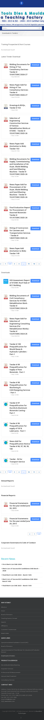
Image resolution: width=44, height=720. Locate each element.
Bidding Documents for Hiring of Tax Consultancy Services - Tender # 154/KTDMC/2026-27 (20, 69)
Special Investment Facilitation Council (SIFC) (14, 642)
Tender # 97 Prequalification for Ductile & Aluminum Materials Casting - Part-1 (18, 408)
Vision (3, 611)
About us (4, 607)
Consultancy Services (8, 680)
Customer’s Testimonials (8, 630)
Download (35, 65)
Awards (3, 622)
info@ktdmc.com (10, 699)
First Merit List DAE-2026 (12, 564)
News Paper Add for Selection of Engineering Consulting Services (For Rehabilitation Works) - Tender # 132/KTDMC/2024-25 (20, 326)
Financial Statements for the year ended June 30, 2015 (20, 505)
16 (34, 264)
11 (34, 472)
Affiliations (4, 626)
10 (29, 472)
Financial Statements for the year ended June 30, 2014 (20, 521)
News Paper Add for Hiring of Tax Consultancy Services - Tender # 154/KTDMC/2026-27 (19, 90)
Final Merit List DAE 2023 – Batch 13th (17, 586)
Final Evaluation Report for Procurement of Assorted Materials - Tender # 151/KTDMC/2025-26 (20, 212)
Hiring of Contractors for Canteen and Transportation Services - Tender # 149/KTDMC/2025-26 (20, 233)
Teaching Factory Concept (9, 618)
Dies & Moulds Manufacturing (10, 665)
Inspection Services (7, 669)
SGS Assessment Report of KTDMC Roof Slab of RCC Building (20, 282)
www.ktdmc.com (10, 701)
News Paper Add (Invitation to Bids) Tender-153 (18, 146)
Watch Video (5, 633)
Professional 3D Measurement (10, 672)
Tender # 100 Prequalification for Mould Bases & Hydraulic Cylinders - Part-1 (18, 349)
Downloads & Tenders (8, 656)
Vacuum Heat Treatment (8, 676)
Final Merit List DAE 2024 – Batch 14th (17, 575)
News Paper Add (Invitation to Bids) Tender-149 (18, 251)
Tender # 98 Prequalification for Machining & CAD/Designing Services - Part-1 (20, 387)
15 (29, 264)
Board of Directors (7, 615)
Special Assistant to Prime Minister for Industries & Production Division (20, 651)
